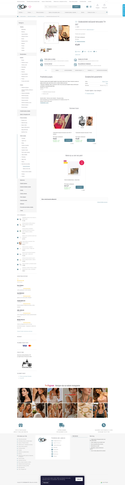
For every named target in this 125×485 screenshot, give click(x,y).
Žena (107, 83)
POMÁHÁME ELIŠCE (44, 102)
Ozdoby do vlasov (24, 36)
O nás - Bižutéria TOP (22, 469)
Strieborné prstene (24, 100)
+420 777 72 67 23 (57, 442)
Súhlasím (79, 479)
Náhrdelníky (23, 29)
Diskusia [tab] (57, 70)
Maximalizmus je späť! (95, 445)
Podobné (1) (90, 70)
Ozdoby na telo (24, 64)
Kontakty (89, 1)
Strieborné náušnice (25, 87)
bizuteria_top (56, 454)
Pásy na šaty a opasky (26, 152)
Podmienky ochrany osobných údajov (33, 1)
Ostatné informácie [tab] (68, 70)
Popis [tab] (46, 70)
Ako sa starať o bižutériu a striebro (24, 462)
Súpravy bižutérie (24, 34)
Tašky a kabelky (24, 154)
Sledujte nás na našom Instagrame (67, 386)
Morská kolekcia (23, 54)
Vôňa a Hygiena (23, 197)
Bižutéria (21, 57)
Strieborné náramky (25, 97)
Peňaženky (23, 157)
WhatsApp (55, 447)
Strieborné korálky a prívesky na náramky (27, 90)
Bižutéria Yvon (24, 120)
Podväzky (23, 138)
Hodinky (21, 190)
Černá (106, 81)
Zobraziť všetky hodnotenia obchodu (24, 331)
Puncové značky (21, 458)
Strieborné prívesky (24, 95)
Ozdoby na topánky (25, 145)
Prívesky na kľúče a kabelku (26, 171)
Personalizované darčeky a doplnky (26, 207)
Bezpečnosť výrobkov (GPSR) (23, 465)
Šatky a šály (24, 159)
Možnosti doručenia (81, 41)
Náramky (23, 31)
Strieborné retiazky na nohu (26, 102)
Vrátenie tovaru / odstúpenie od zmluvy (60, 1)
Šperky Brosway (24, 122)
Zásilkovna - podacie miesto (23, 451)
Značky (21, 210)
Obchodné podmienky (21, 1)
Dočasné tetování (90, 93)
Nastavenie (45, 482)
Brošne (22, 38)
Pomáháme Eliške (83, 1)
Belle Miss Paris (24, 132)
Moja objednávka (21, 467)
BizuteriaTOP (56, 449)
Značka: (77, 54)
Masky (23, 143)
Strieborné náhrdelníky (25, 93)
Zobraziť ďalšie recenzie (102, 202)
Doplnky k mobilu (25, 150)
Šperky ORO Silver (24, 129)
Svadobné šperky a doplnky (25, 111)
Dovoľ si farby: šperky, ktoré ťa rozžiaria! (98, 450)
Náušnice (23, 43)
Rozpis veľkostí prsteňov (73, 1)
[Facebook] (87, 6)
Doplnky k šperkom (23, 183)
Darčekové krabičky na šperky (25, 186)
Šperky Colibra (24, 125)
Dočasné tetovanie (26, 166)
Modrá (103, 81)
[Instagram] (90, 6)
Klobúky (23, 174)
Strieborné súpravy (24, 104)
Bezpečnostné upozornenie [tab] (102, 70)
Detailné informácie (90, 29)
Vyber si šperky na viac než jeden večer (98, 442)
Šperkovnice (22, 180)
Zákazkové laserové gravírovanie (24, 463)
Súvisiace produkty (78, 70)
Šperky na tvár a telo (26, 168)
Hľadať (76, 6)
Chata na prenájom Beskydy (25, 376)
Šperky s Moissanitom (25, 127)
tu (64, 479)
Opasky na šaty (24, 147)
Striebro (22, 48)
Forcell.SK (22, 378)
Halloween (22, 203)
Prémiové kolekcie (23, 117)
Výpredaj (21, 26)
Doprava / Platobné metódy (46, 1)
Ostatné (22, 50)
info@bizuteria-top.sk (57, 440)
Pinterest (55, 456)
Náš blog (20, 453)
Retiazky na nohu (24, 41)
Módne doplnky (23, 135)
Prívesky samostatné (25, 81)
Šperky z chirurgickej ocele (25, 114)
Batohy (23, 161)
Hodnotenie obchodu (22, 460)
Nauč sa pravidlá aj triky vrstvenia (97, 444)
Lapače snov (24, 140)
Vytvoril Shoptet (105, 482)
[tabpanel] (62, 128)
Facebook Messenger (57, 445)
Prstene (22, 45)
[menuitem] (21, 12)
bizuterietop (56, 451)
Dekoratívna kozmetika (26, 164)
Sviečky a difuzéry (23, 193)
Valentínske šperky (23, 200)
